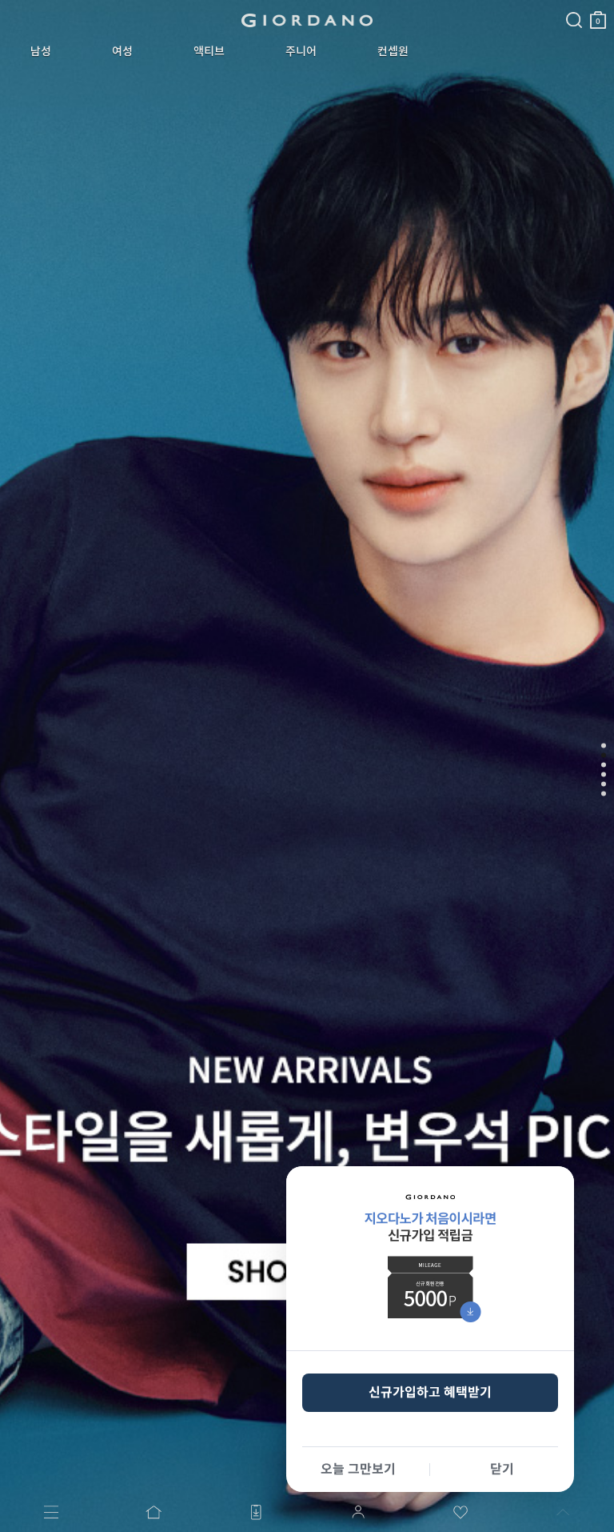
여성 (122, 51)
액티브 (209, 51)
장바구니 (598, 13)
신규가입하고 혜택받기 (430, 1392)
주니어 (301, 51)
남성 (40, 51)
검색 (574, 6)
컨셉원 (393, 51)
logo (307, 20)
